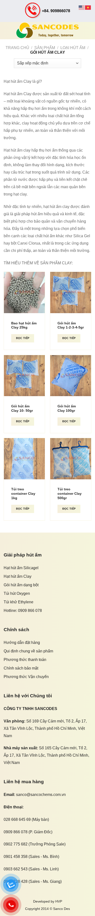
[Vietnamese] (88, 7)
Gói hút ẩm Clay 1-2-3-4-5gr (70, 325)
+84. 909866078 (56, 11)
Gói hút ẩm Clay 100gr (66, 408)
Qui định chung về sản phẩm (28, 651)
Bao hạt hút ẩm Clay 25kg (24, 325)
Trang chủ (17, 48)
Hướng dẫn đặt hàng (22, 642)
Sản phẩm (44, 48)
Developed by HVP (47, 901)
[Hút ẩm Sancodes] (47, 30)
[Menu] (7, 30)
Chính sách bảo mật (21, 668)
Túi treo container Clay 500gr (69, 493)
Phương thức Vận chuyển (26, 677)
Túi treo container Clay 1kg (23, 493)
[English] (82, 7)
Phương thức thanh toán (25, 660)
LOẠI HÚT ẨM (72, 48)
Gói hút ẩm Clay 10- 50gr (22, 408)
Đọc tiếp (22, 338)
